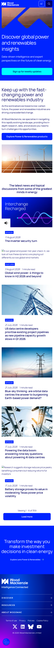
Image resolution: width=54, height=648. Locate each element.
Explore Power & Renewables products (27, 136)
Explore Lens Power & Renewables (25, 559)
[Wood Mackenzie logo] (10, 4)
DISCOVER (7, 597)
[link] (27, 584)
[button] (42, 4)
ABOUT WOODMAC (12, 612)
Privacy (22, 620)
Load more (27, 516)
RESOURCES (8, 605)
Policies (31, 620)
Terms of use (11, 620)
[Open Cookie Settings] (6, 641)
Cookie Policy (42, 620)
